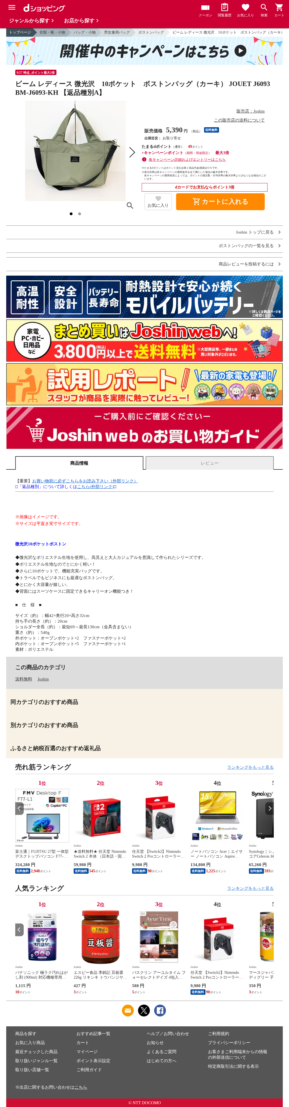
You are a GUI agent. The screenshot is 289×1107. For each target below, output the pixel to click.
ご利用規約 (218, 1033)
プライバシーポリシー (229, 1042)
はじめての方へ (161, 1060)
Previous (19, 808)
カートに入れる (220, 202)
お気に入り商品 (30, 1042)
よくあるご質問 (161, 1051)
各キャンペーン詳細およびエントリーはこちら (187, 159)
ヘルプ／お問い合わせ (168, 1033)
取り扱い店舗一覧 (32, 1070)
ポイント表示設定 (93, 1060)
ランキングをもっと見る (250, 767)
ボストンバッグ (151, 32)
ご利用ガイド (89, 1070)
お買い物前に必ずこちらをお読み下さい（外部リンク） (85, 481)
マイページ (87, 1051)
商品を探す (25, 1033)
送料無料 (23, 679)
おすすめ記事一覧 (93, 1033)
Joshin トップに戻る (255, 232)
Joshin (43, 679)
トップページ (20, 32)
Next (269, 808)
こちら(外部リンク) (95, 486)
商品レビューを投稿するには (246, 264)
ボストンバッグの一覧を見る (246, 246)
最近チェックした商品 (36, 1051)
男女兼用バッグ (117, 32)
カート (82, 1042)
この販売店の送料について (239, 120)
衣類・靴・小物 (52, 32)
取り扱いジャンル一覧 (36, 1060)
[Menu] (12, 7)
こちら (81, 1087)
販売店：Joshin (251, 111)
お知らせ (155, 1042)
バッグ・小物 (85, 32)
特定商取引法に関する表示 (233, 1066)
